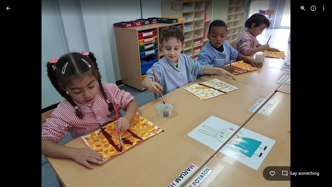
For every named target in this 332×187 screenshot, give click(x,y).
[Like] (272, 173)
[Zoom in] (303, 8)
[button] (317, 93)
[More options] (324, 8)
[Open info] (313, 8)
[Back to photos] (8, 8)
